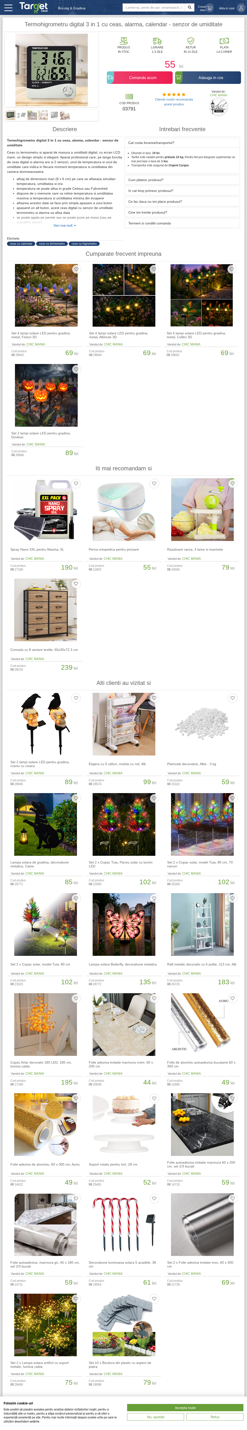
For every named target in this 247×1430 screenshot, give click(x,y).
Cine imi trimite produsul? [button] (147, 212)
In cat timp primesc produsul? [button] (150, 191)
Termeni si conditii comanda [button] (149, 223)
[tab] (182, 142)
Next (105, 71)
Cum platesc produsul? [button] (146, 180)
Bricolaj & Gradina (71, 8)
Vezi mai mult (64, 225)
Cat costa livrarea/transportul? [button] (151, 143)
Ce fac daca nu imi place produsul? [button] (155, 201)
